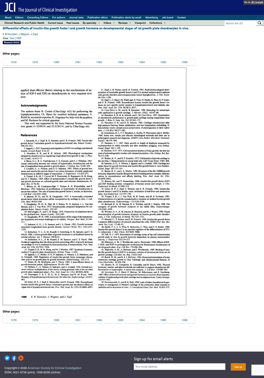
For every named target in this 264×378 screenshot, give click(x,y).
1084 (142, 62)
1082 (99, 62)
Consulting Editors (37, 17)
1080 (56, 62)
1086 (184, 62)
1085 (163, 62)
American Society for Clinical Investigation (54, 368)
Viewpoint (140, 22)
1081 (78, 62)
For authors (58, 17)
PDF (19, 38)
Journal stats (76, 17)
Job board (167, 17)
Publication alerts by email (126, 17)
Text (12, 38)
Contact (181, 17)
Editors (19, 17)
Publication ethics (97, 17)
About (8, 17)
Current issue (55, 22)
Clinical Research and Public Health (24, 22)
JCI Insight (257, 2)
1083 (120, 62)
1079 (35, 62)
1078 (14, 62)
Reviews (123, 22)
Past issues (72, 22)
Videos (107, 22)
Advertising (151, 17)
